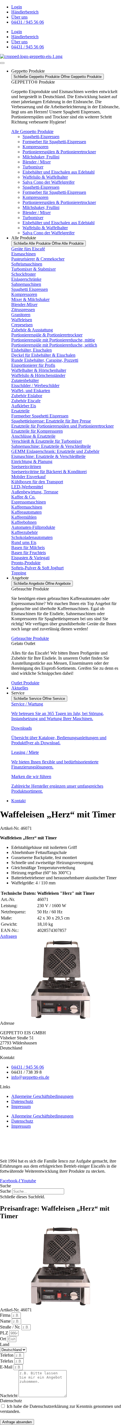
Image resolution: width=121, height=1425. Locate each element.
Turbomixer (33, 167)
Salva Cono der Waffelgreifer (49, 182)
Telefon (7, 1355)
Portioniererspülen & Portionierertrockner (59, 151)
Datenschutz (22, 1101)
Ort (3, 1338)
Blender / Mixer (37, 161)
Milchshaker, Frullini (41, 156)
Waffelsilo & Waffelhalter (45, 177)
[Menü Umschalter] (2, 63)
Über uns (19, 17)
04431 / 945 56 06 (27, 22)
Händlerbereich (25, 12)
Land (4, 1344)
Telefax (7, 1361)
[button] (60, 1185)
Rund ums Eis (23, 542)
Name (6, 1321)
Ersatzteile (20, 410)
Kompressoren (35, 146)
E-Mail (7, 1367)
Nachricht (9, 1395)
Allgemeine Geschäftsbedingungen (42, 1096)
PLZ (4, 1332)
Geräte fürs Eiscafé (28, 248)
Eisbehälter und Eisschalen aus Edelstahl (59, 172)
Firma (6, 1315)
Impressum (21, 1106)
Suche (5, 1191)
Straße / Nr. (10, 1327)
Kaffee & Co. (23, 497)
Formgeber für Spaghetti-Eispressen (54, 141)
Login (16, 7)
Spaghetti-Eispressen (41, 136)
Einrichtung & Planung (31, 461)
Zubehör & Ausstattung (32, 329)
